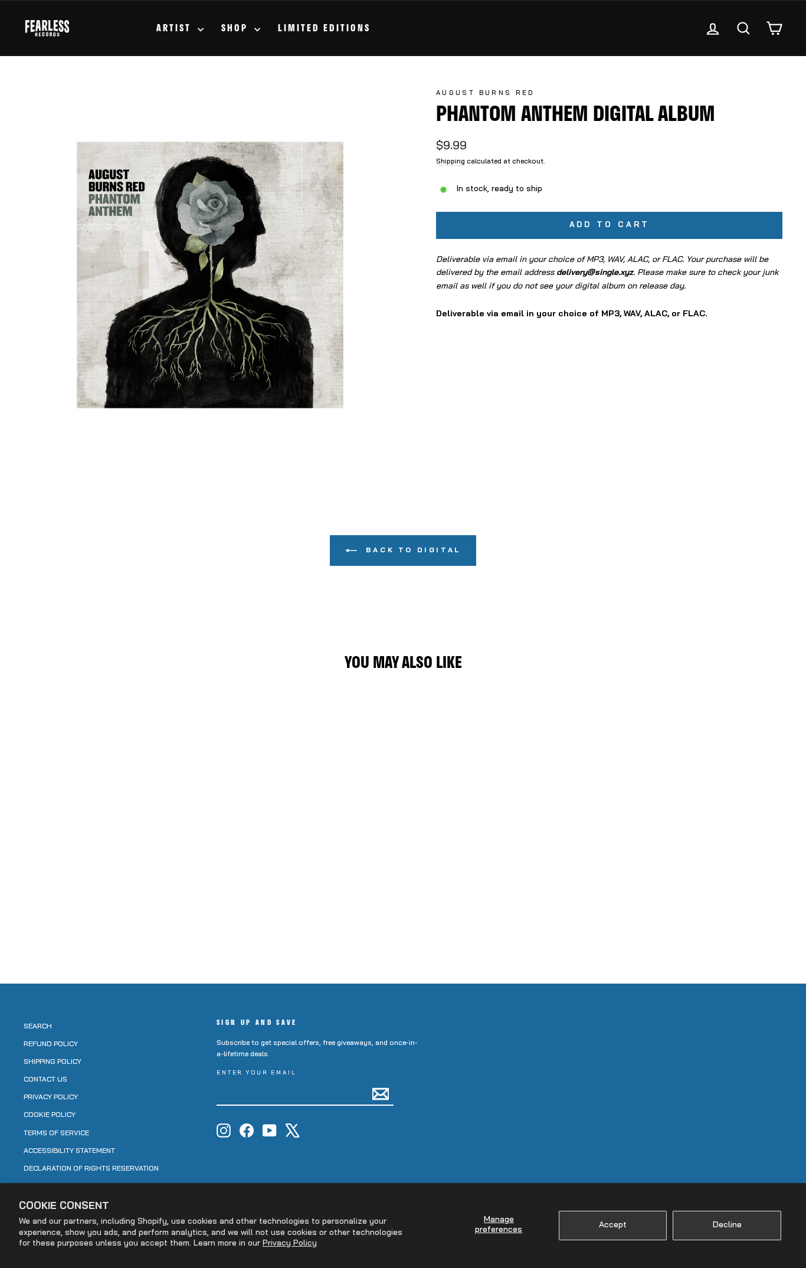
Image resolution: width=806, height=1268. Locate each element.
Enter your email (257, 1073)
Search (38, 1026)
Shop (236, 28)
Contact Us (45, 1079)
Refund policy (51, 1044)
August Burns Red (485, 93)
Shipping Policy (52, 1062)
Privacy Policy (290, 1243)
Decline (727, 1225)
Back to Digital (411, 550)
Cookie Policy (50, 1115)
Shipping (450, 161)
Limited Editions (324, 28)
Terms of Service (56, 1133)
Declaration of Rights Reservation (91, 1168)
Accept (613, 1225)
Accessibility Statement (69, 1151)
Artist (175, 28)
